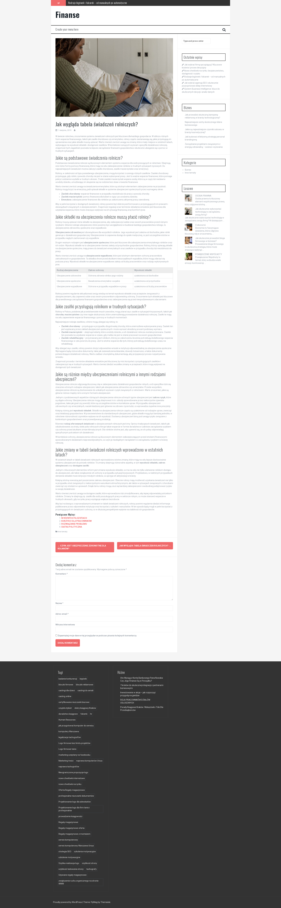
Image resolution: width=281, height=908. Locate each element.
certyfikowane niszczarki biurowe (74, 702)
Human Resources (67, 720)
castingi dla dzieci (67, 690)
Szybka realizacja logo (69, 863)
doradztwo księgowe (68, 714)
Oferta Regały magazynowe (72, 790)
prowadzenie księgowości (70, 816)
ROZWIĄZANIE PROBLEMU (74, 524)
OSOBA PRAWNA (203, 196)
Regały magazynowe (68, 822)
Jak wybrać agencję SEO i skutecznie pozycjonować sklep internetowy (101, 3)
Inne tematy (62, 531)
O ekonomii (200, 225)
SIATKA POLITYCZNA (71, 527)
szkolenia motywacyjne (85, 851)
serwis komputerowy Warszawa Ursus (76, 845)
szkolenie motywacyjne (69, 857)
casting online (65, 696)
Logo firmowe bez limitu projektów (74, 743)
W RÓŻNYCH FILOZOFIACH (74, 518)
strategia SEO (65, 851)
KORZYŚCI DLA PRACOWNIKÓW (76, 521)
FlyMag (94, 902)
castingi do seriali (85, 690)
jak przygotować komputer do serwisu (76, 725)
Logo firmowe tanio (67, 749)
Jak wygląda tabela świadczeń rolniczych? (145, 546)
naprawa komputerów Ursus (89, 761)
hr (91, 714)
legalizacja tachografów (70, 737)
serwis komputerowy (68, 840)
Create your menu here (66, 29)
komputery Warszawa (69, 731)
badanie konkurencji (68, 679)
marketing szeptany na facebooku (74, 755)
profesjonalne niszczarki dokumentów (76, 796)
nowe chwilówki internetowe (72, 778)
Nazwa (59, 603)
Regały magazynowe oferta (71, 828)
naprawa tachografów (69, 766)
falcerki (83, 714)
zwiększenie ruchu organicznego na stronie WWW (78, 882)
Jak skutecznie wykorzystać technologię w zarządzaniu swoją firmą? (208, 212)
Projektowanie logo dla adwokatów (75, 802)
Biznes (188, 170)
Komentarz (61, 574)
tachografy (91, 869)
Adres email (62, 614)
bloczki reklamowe (84, 684)
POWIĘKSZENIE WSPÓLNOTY (208, 254)
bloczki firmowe (66, 684)
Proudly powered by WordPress (67, 902)
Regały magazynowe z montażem (74, 834)
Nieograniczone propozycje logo (73, 772)
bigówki (83, 679)
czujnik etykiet (65, 708)
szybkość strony (89, 863)
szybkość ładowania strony (71, 869)
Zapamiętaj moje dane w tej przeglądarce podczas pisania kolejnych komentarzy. (97, 635)
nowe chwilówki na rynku (70, 784)
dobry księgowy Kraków (85, 708)
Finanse (67, 14)
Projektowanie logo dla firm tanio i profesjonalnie (74, 809)
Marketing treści (66, 761)
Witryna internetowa (65, 624)
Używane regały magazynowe (72, 875)
